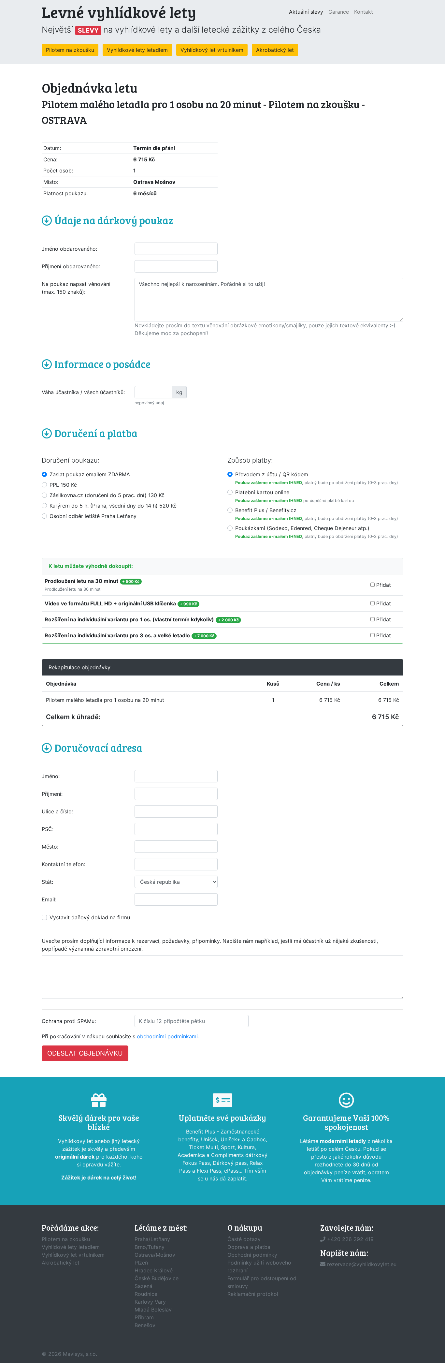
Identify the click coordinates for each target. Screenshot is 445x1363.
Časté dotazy (244, 1239)
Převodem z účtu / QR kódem (271, 474)
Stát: (47, 882)
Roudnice (146, 1294)
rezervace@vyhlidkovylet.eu (361, 1264)
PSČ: (47, 829)
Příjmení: (52, 794)
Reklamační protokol (252, 1294)
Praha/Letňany (152, 1239)
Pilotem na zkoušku (70, 50)
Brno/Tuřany (150, 1247)
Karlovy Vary (150, 1301)
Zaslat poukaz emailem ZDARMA (90, 474)
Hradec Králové (154, 1270)
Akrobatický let (275, 50)
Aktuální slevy (307, 11)
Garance (338, 11)
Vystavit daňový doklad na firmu (90, 917)
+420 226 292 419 (350, 1239)
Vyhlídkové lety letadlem (137, 50)
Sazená (143, 1286)
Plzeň (141, 1262)
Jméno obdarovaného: (69, 248)
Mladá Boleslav (153, 1309)
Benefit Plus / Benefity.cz (265, 510)
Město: (50, 846)
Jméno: (51, 776)
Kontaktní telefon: (63, 864)
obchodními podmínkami (167, 1036)
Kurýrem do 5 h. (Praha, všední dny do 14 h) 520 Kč (113, 505)
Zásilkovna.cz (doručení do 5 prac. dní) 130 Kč (107, 495)
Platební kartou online (262, 492)
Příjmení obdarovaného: (71, 266)
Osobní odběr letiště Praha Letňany (93, 516)
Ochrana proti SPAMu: (69, 1021)
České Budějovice (157, 1278)
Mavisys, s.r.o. (80, 1354)
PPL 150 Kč (63, 484)
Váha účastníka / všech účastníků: (83, 392)
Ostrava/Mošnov (155, 1255)
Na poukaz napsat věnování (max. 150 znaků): (76, 288)
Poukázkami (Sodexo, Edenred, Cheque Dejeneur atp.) (302, 528)
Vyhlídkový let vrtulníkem (211, 50)
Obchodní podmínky (252, 1255)
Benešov (145, 1325)
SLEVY (88, 30)
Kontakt (363, 11)
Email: (49, 899)
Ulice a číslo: (57, 811)
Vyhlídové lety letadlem (71, 1247)
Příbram (144, 1317)
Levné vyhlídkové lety (119, 11)
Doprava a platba (248, 1247)
